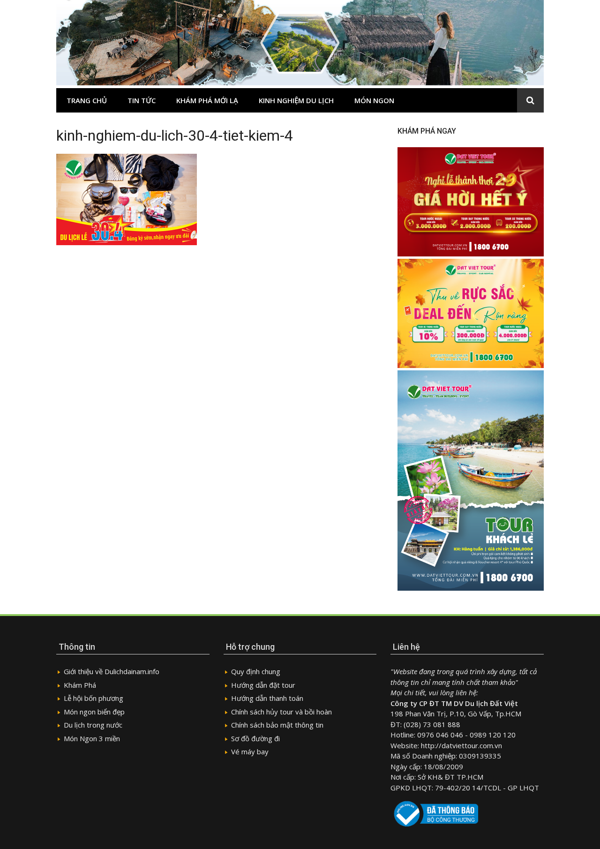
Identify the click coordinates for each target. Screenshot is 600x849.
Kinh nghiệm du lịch (296, 100)
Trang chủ (87, 100)
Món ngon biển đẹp (94, 711)
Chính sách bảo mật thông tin (277, 724)
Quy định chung (255, 671)
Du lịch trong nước (93, 724)
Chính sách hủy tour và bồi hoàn (281, 711)
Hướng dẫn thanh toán (267, 698)
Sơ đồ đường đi (255, 738)
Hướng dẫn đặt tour (263, 685)
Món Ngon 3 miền (92, 738)
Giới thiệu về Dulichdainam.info (111, 671)
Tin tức (142, 100)
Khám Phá (80, 685)
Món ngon (374, 100)
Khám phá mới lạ (207, 100)
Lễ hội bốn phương (93, 698)
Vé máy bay (250, 751)
